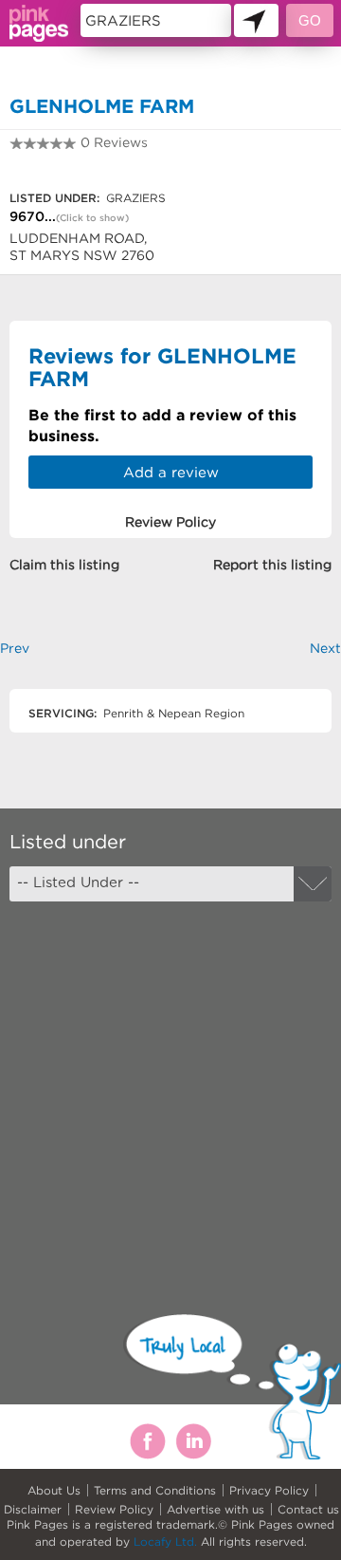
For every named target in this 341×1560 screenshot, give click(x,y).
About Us (54, 1490)
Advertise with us (215, 1509)
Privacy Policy (269, 1490)
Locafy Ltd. (165, 1541)
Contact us (308, 1509)
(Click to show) (92, 218)
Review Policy (114, 1509)
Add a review (171, 472)
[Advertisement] (170, 1091)
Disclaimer (33, 1509)
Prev (14, 648)
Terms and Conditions (155, 1490)
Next (325, 648)
